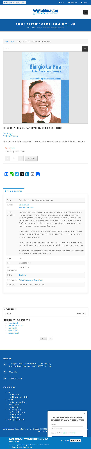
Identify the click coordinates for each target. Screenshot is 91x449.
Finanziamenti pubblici (20, 397)
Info (9, 392)
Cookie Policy (16, 414)
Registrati (74, 2)
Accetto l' (64, 433)
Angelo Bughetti (13, 330)
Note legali (16, 417)
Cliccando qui (13, 445)
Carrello (85, 2)
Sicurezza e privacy (14, 409)
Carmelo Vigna (8, 133)
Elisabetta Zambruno (10, 136)
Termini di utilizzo (18, 412)
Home (28, 28)
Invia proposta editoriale (16, 419)
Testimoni (22, 275)
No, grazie (75, 440)
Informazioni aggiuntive (13, 191)
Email (54, 425)
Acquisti (10, 399)
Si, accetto (65, 440)
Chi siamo (15, 394)
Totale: (78, 313)
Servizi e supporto (14, 404)
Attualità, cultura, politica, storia (30, 280)
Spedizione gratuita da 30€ (14, 2)
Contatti (15, 407)
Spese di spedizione (19, 402)
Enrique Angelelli (13, 333)
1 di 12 (43, 338)
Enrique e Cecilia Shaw (15, 325)
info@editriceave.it (15, 378)
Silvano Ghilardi (13, 323)
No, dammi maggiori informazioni (20, 447)
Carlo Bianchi (12, 328)
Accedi (62, 2)
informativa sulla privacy (68, 433)
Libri (33, 28)
